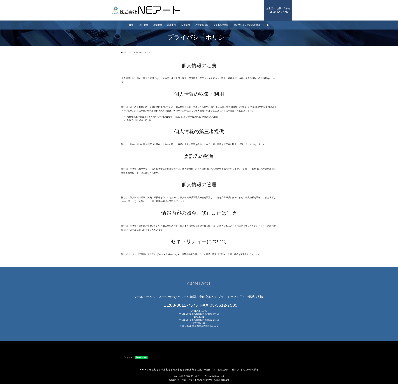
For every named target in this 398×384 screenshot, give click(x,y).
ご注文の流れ (201, 25)
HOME (131, 25)
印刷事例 (171, 25)
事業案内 (157, 25)
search (268, 25)
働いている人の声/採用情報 (247, 25)
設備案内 (185, 25)
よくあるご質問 (221, 25)
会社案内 (143, 25)
